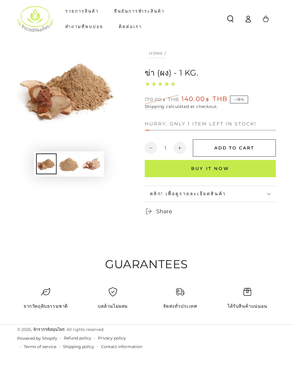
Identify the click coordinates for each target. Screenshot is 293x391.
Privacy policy (112, 338)
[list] (146, 300)
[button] (230, 18)
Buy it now (210, 168)
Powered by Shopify (37, 338)
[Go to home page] (35, 19)
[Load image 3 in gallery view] (91, 163)
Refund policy (77, 338)
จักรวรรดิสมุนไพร (49, 329)
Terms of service (40, 346)
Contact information (121, 346)
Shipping (155, 106)
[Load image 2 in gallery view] (69, 163)
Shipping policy (78, 346)
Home (156, 53)
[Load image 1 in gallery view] (46, 163)
